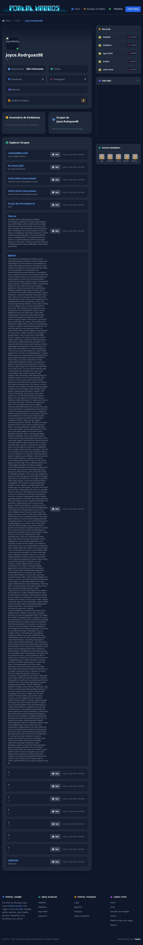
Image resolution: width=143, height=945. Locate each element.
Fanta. (138, 939)
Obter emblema (81, 916)
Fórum (113, 916)
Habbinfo (42, 916)
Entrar (119, 9)
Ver (57, 154)
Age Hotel (42, 911)
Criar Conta (133, 9)
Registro (78, 907)
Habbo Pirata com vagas (121, 920)
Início (77, 9)
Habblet (42, 902)
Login (76, 902)
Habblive (42, 907)
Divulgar (78, 911)
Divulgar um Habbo (96, 9)
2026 (20, 909)
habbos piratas (15, 906)
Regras (113, 925)
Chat (112, 907)
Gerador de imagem (119, 911)
